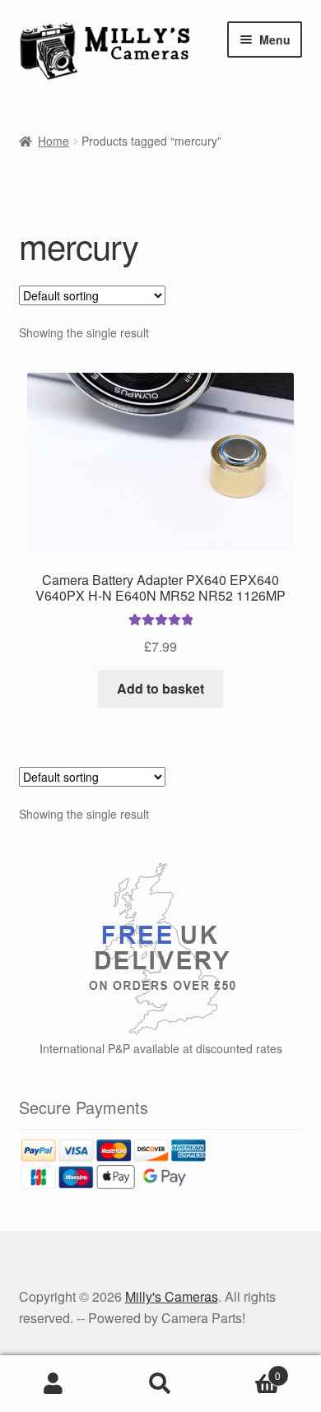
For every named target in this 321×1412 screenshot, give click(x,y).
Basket (247, 1369)
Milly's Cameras (171, 1296)
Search (160, 1384)
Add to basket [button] (160, 688)
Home (53, 140)
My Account (53, 1384)
